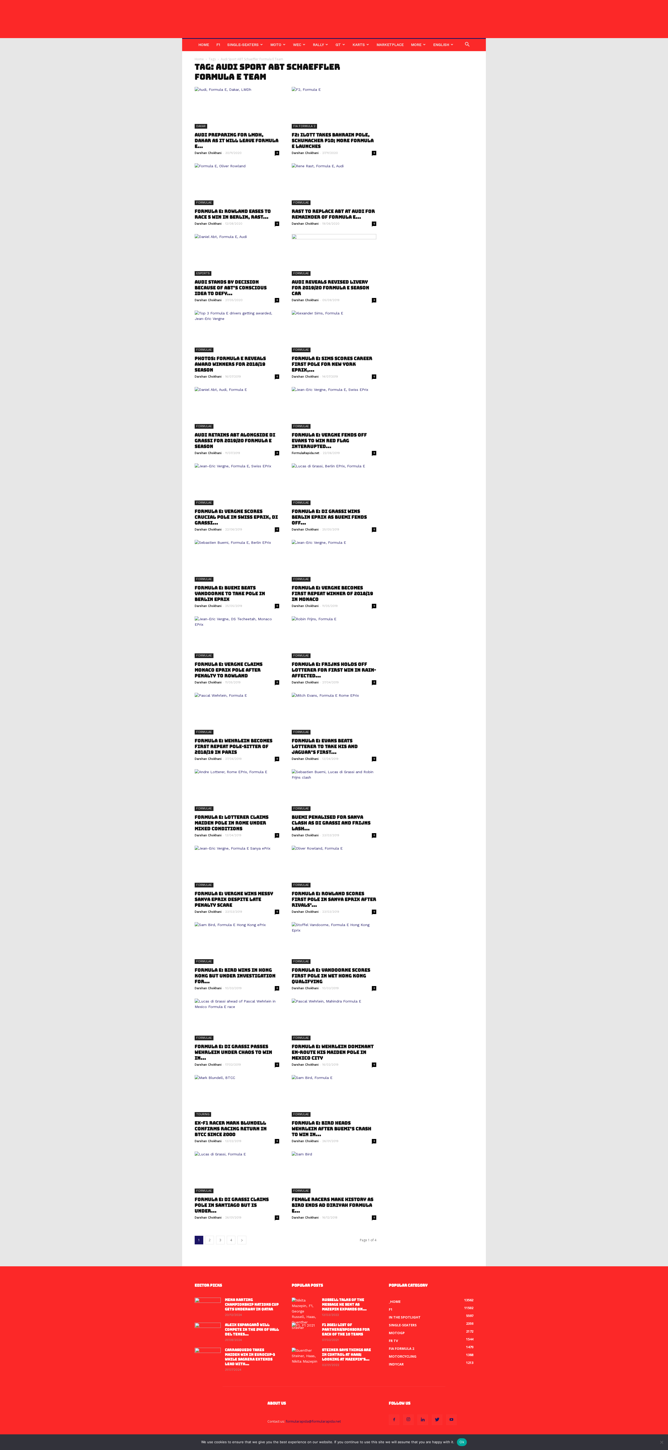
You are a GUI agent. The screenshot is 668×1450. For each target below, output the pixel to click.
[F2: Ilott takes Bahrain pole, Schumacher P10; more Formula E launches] (334, 108)
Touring (203, 1114)
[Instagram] (408, 1420)
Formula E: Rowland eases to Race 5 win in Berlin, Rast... (233, 214)
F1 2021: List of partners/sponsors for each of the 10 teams (346, 1330)
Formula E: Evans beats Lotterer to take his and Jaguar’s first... (325, 746)
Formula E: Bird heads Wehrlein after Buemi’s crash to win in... (331, 1128)
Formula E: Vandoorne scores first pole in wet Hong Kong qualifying (331, 975)
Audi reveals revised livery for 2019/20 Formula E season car (330, 287)
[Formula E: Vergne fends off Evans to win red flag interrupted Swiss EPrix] (334, 408)
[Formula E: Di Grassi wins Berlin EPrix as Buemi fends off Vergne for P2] (334, 484)
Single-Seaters (243, 45)
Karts (359, 45)
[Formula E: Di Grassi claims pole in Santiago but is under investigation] (237, 1172)
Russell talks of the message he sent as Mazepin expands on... (344, 1305)
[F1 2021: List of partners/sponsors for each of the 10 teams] (305, 1332)
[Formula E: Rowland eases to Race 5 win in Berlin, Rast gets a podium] (237, 184)
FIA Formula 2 (304, 126)
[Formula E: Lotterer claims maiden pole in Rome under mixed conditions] (237, 790)
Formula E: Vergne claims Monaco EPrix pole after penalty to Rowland (229, 670)
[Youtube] (451, 1420)
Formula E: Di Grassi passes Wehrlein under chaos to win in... (233, 1052)
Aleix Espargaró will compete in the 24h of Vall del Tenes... (252, 1330)
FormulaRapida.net (305, 453)
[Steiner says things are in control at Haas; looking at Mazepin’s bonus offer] (305, 1357)
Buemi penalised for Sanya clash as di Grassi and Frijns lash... (331, 822)
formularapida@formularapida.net (313, 1421)
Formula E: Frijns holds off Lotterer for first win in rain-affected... (334, 670)
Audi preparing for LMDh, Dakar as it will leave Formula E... (236, 140)
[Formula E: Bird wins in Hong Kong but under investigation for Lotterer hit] (237, 943)
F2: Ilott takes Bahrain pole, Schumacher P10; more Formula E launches (333, 140)
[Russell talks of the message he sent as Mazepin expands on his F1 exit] (305, 1314)
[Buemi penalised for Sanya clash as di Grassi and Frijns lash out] (334, 790)
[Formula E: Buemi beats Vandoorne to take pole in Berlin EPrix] (237, 561)
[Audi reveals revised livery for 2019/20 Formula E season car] (334, 255)
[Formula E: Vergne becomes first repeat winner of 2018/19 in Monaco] (334, 561)
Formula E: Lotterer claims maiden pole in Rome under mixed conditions (232, 822)
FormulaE (204, 202)
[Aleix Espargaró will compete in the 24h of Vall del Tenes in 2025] (208, 1332)
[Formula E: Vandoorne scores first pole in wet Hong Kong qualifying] (334, 943)
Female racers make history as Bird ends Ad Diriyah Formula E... (332, 1205)
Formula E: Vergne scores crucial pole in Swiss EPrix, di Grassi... (236, 517)
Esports (203, 273)
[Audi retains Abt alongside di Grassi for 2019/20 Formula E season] (237, 408)
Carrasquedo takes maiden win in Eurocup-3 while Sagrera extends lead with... (250, 1357)
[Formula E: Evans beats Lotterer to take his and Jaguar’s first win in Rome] (334, 714)
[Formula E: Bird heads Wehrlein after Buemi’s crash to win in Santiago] (334, 1096)
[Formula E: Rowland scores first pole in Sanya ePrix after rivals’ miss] (334, 866)
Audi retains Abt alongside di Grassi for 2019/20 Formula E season (235, 440)
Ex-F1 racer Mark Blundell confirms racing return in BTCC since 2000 (231, 1128)
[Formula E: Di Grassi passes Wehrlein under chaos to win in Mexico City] (237, 1019)
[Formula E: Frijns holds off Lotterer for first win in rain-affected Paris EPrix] (334, 637)
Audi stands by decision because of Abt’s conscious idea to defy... (231, 287)
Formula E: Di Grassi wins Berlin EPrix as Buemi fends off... (329, 517)
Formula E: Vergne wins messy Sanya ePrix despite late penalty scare (234, 899)
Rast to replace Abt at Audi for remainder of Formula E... (333, 214)
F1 (218, 45)
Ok (462, 1442)
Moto (275, 45)
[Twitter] (437, 1420)
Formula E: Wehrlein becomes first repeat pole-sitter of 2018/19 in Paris (233, 746)
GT (338, 45)
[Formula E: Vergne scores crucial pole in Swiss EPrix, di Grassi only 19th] (237, 484)
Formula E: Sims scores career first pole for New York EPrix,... (332, 364)
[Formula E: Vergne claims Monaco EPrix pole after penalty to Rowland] (237, 637)
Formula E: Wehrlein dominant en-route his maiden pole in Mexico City (333, 1052)
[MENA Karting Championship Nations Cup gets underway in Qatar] (208, 1307)
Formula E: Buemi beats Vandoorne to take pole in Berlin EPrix (230, 593)
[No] (661, 1442)
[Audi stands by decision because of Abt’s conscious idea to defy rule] (237, 255)
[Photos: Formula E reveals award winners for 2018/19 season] (237, 331)
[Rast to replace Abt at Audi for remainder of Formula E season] (334, 184)
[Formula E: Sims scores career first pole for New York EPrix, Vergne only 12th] (334, 331)
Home (203, 45)
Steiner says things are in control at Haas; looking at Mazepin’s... (346, 1355)
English (441, 45)
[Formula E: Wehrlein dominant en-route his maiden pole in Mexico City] (334, 1019)
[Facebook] (394, 1420)
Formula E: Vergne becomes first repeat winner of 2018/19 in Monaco (332, 593)
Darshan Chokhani (208, 153)
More (416, 45)
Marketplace (390, 45)
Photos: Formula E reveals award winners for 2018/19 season (230, 364)
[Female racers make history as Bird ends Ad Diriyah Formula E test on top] (334, 1172)
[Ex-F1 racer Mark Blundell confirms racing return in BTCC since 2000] (237, 1096)
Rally (318, 45)
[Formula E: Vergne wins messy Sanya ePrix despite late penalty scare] (237, 866)
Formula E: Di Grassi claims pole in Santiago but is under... (232, 1205)
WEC (297, 45)
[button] (467, 45)
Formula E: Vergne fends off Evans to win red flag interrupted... (329, 440)
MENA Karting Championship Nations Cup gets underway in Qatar (252, 1305)
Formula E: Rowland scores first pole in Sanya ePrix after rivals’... (334, 899)
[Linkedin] (423, 1420)
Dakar (201, 126)
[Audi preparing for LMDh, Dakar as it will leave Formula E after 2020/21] (237, 108)
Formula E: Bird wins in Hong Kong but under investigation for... (235, 975)
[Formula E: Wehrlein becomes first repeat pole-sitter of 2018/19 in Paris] (237, 714)
